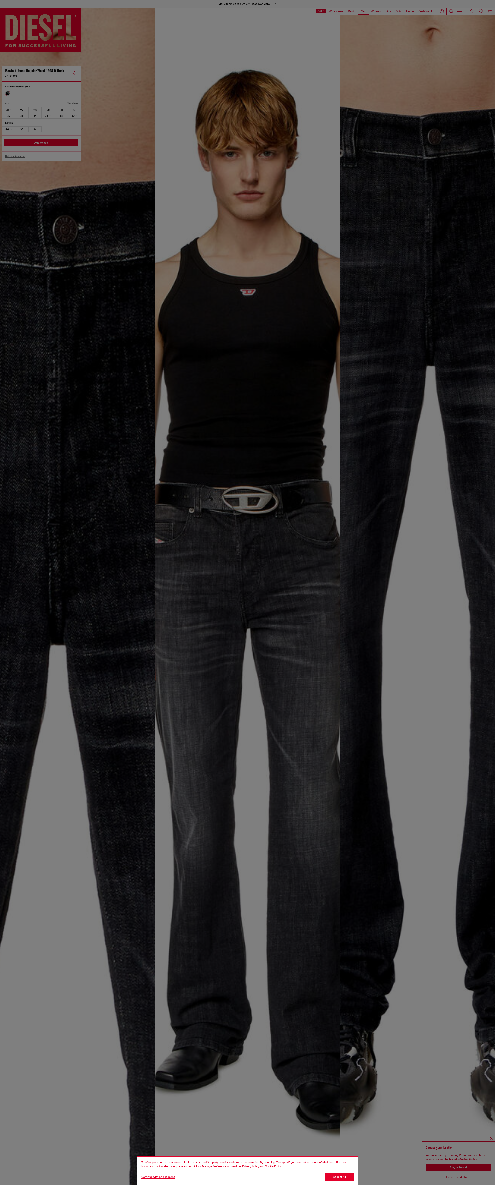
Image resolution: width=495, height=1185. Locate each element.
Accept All (339, 1176)
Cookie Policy (273, 1166)
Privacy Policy (250, 1166)
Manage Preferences (215, 1166)
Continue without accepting (158, 1176)
